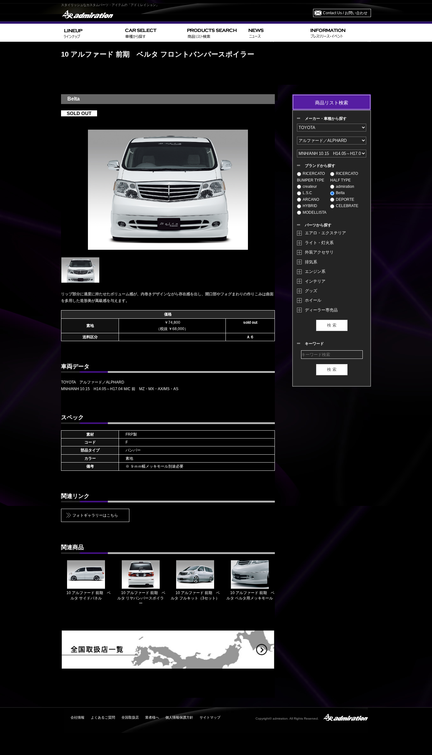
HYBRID (310, 206)
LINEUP (92, 33)
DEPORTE (345, 199)
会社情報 (77, 717)
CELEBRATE (347, 206)
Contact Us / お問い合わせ (345, 13)
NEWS (277, 33)
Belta (340, 193)
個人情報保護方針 (179, 717)
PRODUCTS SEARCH (215, 33)
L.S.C (307, 193)
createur (310, 186)
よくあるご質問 (103, 717)
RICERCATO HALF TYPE (344, 176)
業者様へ (152, 717)
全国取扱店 (130, 717)
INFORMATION (339, 33)
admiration (345, 186)
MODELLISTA (314, 212)
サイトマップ (210, 717)
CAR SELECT (153, 33)
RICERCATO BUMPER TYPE (311, 176)
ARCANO (311, 199)
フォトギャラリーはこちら (95, 515)
